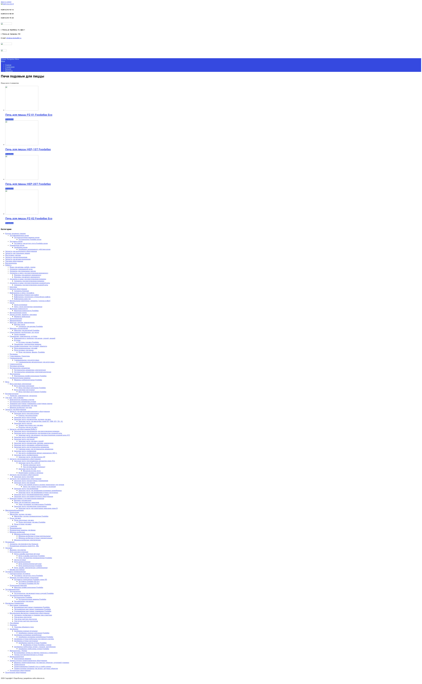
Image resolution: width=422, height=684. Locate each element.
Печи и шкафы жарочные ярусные (27, 554)
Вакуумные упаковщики (19, 605)
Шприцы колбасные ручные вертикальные (34, 536)
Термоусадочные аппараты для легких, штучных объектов (36, 668)
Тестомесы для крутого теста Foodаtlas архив (31, 243)
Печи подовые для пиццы (24, 350)
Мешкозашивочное (17, 657)
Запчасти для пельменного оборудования (25, 459)
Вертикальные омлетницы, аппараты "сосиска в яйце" (30, 301)
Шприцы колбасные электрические (27, 540)
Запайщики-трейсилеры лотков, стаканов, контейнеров (35, 647)
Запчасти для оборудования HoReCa (23, 429)
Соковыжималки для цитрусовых (26, 360)
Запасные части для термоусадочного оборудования (33, 496)
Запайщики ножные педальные (26, 631)
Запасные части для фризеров (25, 451)
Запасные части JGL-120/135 (29, 463)
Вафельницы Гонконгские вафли (26, 295)
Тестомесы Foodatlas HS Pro (28, 583)
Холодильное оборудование (15, 672)
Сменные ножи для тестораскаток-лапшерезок (35, 449)
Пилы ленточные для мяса (24, 520)
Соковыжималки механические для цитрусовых (36, 362)
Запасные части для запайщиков (26, 488)
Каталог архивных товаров (15, 233)
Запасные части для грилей (24, 439)
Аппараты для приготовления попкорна (29, 281)
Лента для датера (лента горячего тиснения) (39, 486)
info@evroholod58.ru (13, 38)
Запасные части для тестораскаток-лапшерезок (31, 447)
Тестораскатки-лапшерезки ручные (23, 401)
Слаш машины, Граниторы (20, 356)
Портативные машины (22, 659)
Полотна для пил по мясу (27, 427)
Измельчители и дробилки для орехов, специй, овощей (34, 338)
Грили (12, 303)
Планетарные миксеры (18, 585)
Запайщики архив (20, 247)
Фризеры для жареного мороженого (27, 275)
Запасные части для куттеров (25, 417)
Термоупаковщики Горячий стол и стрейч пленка (32, 666)
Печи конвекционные (22, 562)
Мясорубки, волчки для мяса (20, 514)
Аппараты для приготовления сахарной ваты (31, 285)
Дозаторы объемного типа (24, 627)
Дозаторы (13, 625)
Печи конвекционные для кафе (25, 348)
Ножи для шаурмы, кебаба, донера (22, 267)
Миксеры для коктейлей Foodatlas (26, 330)
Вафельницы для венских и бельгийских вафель (32, 297)
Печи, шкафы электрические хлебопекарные (31, 568)
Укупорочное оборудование (20, 670)
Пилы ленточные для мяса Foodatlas (31, 522)
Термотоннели (19, 664)
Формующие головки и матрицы (30, 473)
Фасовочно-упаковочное (14, 603)
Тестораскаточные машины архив (26, 237)
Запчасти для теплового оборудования (24, 475)
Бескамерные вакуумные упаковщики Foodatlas (32, 607)
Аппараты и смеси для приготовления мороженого (29, 273)
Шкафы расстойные (17, 570)
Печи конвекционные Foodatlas (30, 566)
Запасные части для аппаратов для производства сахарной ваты (38, 433)
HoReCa (8, 265)
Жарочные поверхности (19, 309)
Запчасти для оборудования (15, 409)
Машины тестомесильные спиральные (24, 577)
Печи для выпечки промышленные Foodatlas (35, 558)
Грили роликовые (20, 305)
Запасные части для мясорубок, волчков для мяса (32, 419)
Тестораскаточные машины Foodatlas (32, 599)
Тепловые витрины (17, 366)
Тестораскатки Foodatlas (23, 597)
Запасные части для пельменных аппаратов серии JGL (34, 461)
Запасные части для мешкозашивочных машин (31, 494)
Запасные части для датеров (24, 483)
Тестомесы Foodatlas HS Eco (29, 581)
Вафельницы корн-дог (22, 299)
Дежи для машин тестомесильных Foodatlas (34, 504)
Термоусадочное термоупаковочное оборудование (28, 660)
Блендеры (13, 287)
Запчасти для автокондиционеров (18, 259)
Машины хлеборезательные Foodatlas (28, 380)
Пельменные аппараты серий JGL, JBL (24, 546)
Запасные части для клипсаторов (26, 413)
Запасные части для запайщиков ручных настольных (38, 492)
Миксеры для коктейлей (19, 328)
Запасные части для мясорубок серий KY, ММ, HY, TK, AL (40, 421)
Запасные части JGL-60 (27, 469)
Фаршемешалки (16, 528)
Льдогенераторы (16, 318)
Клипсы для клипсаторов (27, 415)
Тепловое (8, 548)
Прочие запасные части (32, 465)
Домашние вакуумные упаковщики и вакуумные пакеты (31, 403)
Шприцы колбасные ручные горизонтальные (35, 538)
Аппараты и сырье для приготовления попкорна (28, 279)
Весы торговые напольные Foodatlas (32, 388)
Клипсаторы (14, 512)
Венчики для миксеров (22, 500)
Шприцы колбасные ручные (24, 534)
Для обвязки (14, 623)
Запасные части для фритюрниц (26, 455)
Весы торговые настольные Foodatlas (32, 392)
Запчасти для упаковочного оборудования (25, 479)
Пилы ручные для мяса (22, 524)
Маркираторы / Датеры (18, 651)
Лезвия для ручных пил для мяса (30, 425)
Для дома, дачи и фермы (14, 398)
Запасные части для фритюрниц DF (31, 457)
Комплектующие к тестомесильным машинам (27, 498)
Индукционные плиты (18, 312)
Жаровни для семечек (18, 550)
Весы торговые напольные (24, 386)
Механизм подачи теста (32, 471)
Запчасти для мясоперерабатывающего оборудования (30, 411)
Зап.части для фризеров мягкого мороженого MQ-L (37, 453)
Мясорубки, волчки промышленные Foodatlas (31, 516)
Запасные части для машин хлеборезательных (31, 445)
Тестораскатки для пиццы (24, 601)
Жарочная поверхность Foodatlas (26, 311)
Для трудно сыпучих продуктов (26, 621)
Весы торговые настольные (24, 390)
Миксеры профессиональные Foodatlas (28, 587)
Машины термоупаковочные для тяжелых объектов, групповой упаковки (41, 662)
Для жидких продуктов (23, 617)
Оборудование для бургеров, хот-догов (24, 332)
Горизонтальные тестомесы (20, 573)
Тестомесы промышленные (15, 572)
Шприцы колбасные (17, 532)
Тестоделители (15, 591)
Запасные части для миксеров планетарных (30, 506)
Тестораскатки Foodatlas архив (29, 239)
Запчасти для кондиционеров (16, 257)
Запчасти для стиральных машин (17, 253)
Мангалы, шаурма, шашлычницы (22, 322)
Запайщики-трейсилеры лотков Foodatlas (33, 649)
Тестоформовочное (12, 589)
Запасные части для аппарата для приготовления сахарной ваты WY (44, 435)
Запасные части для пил (23, 423)
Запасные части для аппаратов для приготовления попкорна (36, 431)
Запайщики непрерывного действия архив (34, 249)
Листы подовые (20, 560)
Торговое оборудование (14, 261)
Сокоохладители (16, 364)
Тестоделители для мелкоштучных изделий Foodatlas (34, 593)
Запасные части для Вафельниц (26, 437)
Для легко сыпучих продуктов (25, 619)
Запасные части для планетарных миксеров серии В (38, 508)
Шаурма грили (19, 324)
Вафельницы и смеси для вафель (22, 293)
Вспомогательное (11, 394)
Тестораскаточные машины (20, 595)
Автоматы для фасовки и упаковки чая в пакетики (33, 615)
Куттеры (17, 340)
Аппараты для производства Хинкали (24, 544)
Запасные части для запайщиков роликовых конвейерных (40, 490)
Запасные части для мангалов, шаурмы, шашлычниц (33, 443)
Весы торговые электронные (20, 384)
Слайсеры (13, 526)
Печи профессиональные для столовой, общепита (28, 346)
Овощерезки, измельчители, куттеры (23, 336)
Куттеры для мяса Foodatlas (28, 342)
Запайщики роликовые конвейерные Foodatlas (35, 637)
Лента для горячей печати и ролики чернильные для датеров (41, 485)
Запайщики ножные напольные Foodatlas (33, 633)
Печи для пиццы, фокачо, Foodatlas (31, 352)
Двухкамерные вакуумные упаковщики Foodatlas (32, 609)
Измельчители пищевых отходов (22, 399)
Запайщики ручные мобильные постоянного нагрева (34, 639)
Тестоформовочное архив (19, 235)
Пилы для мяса (15, 518)
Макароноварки (16, 320)
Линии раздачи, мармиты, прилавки (23, 314)
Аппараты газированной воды (21, 269)
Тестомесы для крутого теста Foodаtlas (28, 575)
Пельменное (10, 542)
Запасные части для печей (24, 477)
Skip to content (6, 2)
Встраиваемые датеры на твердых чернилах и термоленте (35, 653)
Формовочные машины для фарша (22, 530)
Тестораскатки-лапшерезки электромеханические (32, 372)
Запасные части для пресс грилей (31, 441)
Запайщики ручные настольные (26, 641)
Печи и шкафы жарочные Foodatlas (31, 556)
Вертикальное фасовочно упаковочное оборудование (30, 613)
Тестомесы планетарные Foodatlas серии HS (30, 579)
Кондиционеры (11, 263)
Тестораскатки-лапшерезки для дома (23, 405)
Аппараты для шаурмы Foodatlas (30, 326)
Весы (7, 382)
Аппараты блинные (21, 291)
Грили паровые (19, 334)
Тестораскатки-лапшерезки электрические (30, 370)
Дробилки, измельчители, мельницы (23, 396)
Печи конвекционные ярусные (30, 564)
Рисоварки (14, 354)
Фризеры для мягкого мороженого (27, 277)
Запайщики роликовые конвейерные (28, 635)
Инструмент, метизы (13, 255)
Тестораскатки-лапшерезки (20, 368)
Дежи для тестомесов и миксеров (26, 502)
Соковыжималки (16, 358)
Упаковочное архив (17, 245)
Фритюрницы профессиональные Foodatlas (30, 376)
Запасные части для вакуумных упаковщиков (31, 481)
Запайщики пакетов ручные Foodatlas (32, 643)
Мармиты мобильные (22, 316)
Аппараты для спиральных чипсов (23, 271)
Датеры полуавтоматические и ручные (28, 655)
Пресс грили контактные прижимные (28, 307)
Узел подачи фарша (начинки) (34, 467)
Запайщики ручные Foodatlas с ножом (37, 645)
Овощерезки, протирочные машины (27, 344)
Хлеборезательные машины (20, 378)
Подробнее (9, 119)
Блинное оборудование (18, 289)
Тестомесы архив (16, 241)
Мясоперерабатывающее (14, 510)
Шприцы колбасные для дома (21, 407)
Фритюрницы (15, 374)
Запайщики (14, 629)
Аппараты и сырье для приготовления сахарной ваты (30, 283)
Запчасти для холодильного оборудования (21, 251)
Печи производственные (19, 552)
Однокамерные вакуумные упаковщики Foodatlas (32, 611)
